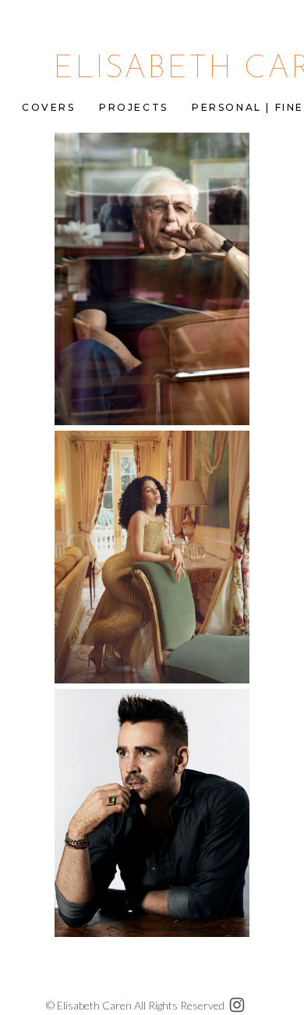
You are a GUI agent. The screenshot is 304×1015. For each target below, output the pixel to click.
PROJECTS (133, 107)
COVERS (49, 107)
